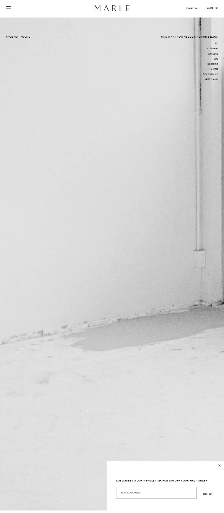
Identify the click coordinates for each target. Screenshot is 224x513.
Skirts (214, 69)
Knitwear (212, 48)
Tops (215, 58)
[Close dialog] (219, 465)
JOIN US (207, 494)
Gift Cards (211, 79)
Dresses (213, 53)
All (216, 43)
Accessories (210, 74)
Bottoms (212, 64)
